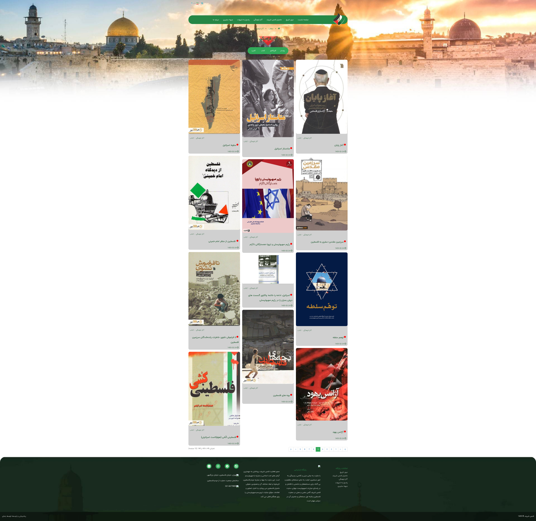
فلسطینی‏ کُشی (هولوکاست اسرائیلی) (218, 437)
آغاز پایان (339, 145)
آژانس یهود (338, 432)
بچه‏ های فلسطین (281, 395)
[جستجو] (202, 3)
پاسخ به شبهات (341, 482)
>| (291, 449)
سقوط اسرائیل (229, 145)
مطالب (270, 28)
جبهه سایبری (343, 486)
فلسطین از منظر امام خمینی (222, 241)
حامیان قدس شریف (340, 475)
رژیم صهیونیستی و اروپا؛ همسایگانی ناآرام (270, 244)
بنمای (4, 516)
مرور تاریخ (344, 472)
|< (345, 449)
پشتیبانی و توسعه (19, 516)
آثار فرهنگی (307, 138)
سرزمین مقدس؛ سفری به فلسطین (327, 242)
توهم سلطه (338, 337)
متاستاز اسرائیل (282, 149)
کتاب (299, 138)
